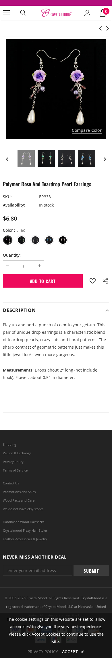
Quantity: (12, 255)
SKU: (7, 196)
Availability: (14, 205)
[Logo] (56, 12)
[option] (56, 89)
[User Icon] (87, 13)
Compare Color (87, 130)
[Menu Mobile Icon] (6, 12)
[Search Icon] (23, 13)
